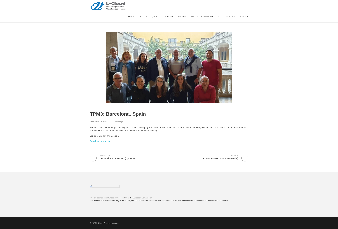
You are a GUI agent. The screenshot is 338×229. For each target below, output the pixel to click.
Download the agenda (100, 141)
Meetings (119, 122)
